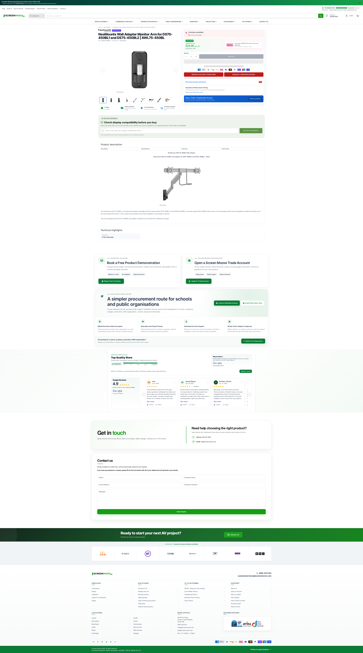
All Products (107, 27)
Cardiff (135, 618)
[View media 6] (143, 100)
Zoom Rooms (189, 601)
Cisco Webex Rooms (191, 591)
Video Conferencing (173, 21)
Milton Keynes (137, 630)
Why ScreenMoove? (52, 8)
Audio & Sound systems (145, 607)
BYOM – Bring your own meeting (195, 588)
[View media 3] (119, 100)
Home (100, 27)
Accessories (229, 21)
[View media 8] (159, 100)
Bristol (94, 630)
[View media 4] (127, 100)
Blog (3, 8)
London (94, 618)
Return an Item (235, 607)
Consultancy (95, 588)
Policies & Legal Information (260, 649)
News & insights (236, 594)
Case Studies (235, 597)
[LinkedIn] (106, 642)
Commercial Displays (124, 21)
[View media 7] (151, 100)
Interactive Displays (149, 21)
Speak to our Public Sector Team (194, 92)
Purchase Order (236, 604)
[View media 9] (167, 100)
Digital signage (142, 597)
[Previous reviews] (143, 393)
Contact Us (263, 21)
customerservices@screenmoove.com (254, 576)
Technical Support (30, 8)
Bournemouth (137, 627)
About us (9, 8)
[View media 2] (111, 100)
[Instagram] (102, 642)
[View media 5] (135, 100)
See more (150, 402)
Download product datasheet (223, 82)
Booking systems (143, 594)
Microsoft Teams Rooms (192, 597)
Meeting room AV (143, 591)
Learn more (237, 45)
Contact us (63, 8)
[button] (223, 62)
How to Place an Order (238, 601)
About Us (234, 588)
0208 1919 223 (20, 3)
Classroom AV (142, 588)
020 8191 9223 (206, 437)
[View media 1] (103, 100)
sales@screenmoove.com (186, 627)
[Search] (320, 16)
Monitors (193, 21)
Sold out (231, 56)
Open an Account (18, 8)
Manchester (95, 624)
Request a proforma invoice (243, 74)
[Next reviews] (249, 393)
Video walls (141, 604)
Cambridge (95, 633)
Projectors (210, 21)
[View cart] (358, 16)
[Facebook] (97, 642)
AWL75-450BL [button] (105, 40)
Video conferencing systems (147, 601)
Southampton (137, 624)
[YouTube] (115, 642)
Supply (94, 601)
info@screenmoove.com (208, 442)
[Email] (93, 642)
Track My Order (41, 8)
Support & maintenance (99, 597)
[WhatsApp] (110, 642)
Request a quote (245, 371)
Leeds (93, 627)
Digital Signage (101, 21)
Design (94, 591)
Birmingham (95, 621)
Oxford (135, 621)
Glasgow (136, 633)
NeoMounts (123, 40)
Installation (95, 594)
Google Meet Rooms (191, 594)
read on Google (130, 387)
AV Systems (246, 21)
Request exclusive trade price (204, 74)
